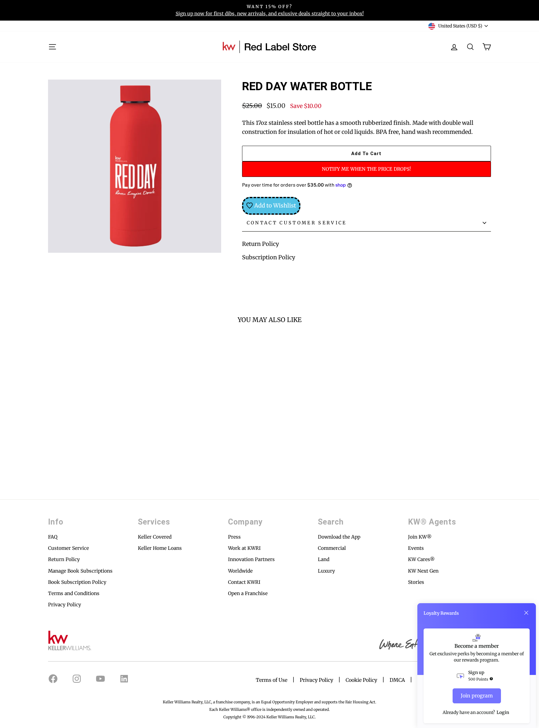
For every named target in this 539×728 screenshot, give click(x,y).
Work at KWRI (244, 548)
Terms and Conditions (74, 593)
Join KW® (420, 537)
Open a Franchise (248, 593)
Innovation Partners (251, 559)
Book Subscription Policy (77, 582)
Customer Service (68, 548)
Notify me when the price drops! (366, 169)
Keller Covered (155, 537)
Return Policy (260, 243)
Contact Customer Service (297, 223)
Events (416, 548)
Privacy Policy (64, 605)
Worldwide (240, 571)
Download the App (339, 537)
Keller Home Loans (160, 548)
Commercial (332, 548)
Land (323, 559)
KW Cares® (421, 559)
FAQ (52, 537)
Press (234, 537)
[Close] (526, 612)
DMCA (397, 680)
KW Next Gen (423, 571)
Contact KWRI (244, 582)
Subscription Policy (268, 257)
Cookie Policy (361, 680)
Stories (416, 582)
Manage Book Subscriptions (80, 571)
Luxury (326, 571)
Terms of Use (271, 680)
